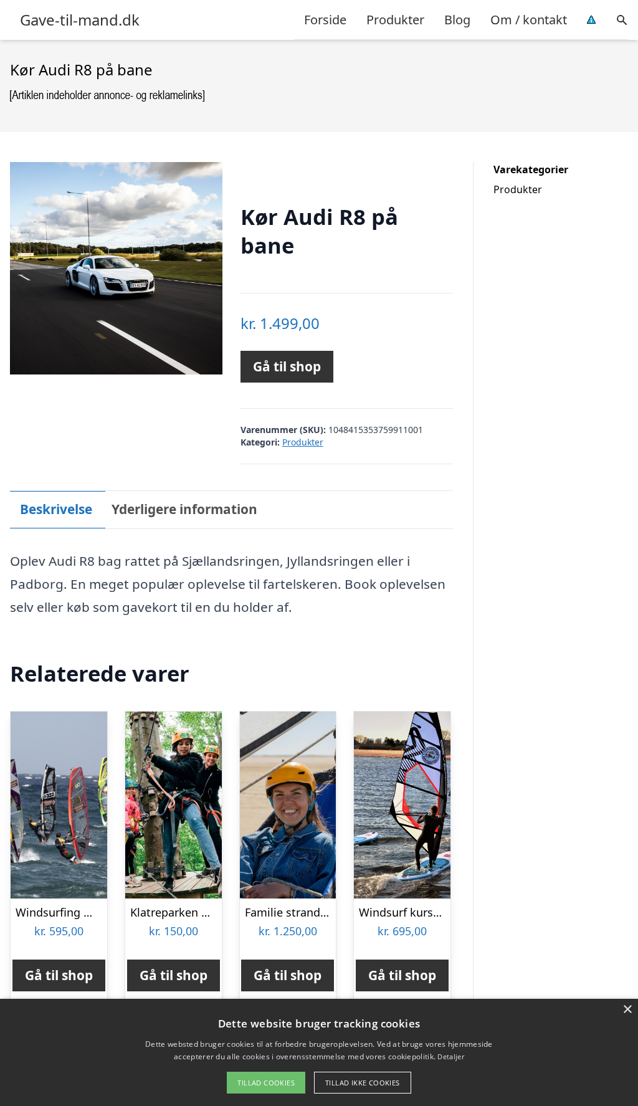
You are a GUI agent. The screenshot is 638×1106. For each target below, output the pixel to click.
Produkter (395, 19)
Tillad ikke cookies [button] (362, 1082)
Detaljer (450, 1056)
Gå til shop (287, 366)
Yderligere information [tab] (184, 509)
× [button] (627, 1009)
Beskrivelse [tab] (56, 509)
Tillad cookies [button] (266, 1082)
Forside (325, 19)
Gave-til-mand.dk (80, 20)
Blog (457, 19)
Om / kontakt (528, 19)
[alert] (319, 1052)
